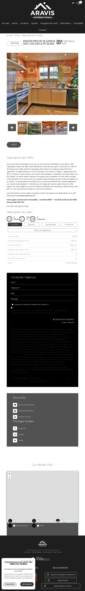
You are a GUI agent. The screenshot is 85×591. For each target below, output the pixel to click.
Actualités (78, 23)
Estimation (65, 23)
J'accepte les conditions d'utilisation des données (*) (31, 304)
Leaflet (58, 522)
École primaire (69, 521)
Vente (14, 23)
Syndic (34, 23)
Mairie (42, 525)
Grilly (17, 35)
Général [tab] (15, 224)
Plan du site (26, 552)
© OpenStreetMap (73, 522)
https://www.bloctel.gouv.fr (21, 367)
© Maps (64, 522)
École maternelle (46, 521)
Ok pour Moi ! (27, 584)
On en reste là (26, 561)
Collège (19, 521)
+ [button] (9, 473)
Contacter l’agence (64, 319)
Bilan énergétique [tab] (42, 230)
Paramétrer (9, 584)
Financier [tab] (69, 224)
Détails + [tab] (32, 224)
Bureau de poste (22, 525)
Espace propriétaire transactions (63, 575)
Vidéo (14, 145)
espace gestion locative (63, 586)
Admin (60, 552)
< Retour (14, 43)
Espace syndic (63, 580)
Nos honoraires (47, 552)
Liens (54, 552)
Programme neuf (49, 23)
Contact (42, 30)
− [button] (9, 477)
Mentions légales (36, 552)
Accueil (5, 23)
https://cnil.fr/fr (17, 354)
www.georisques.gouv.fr (25, 196)
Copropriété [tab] (50, 224)
